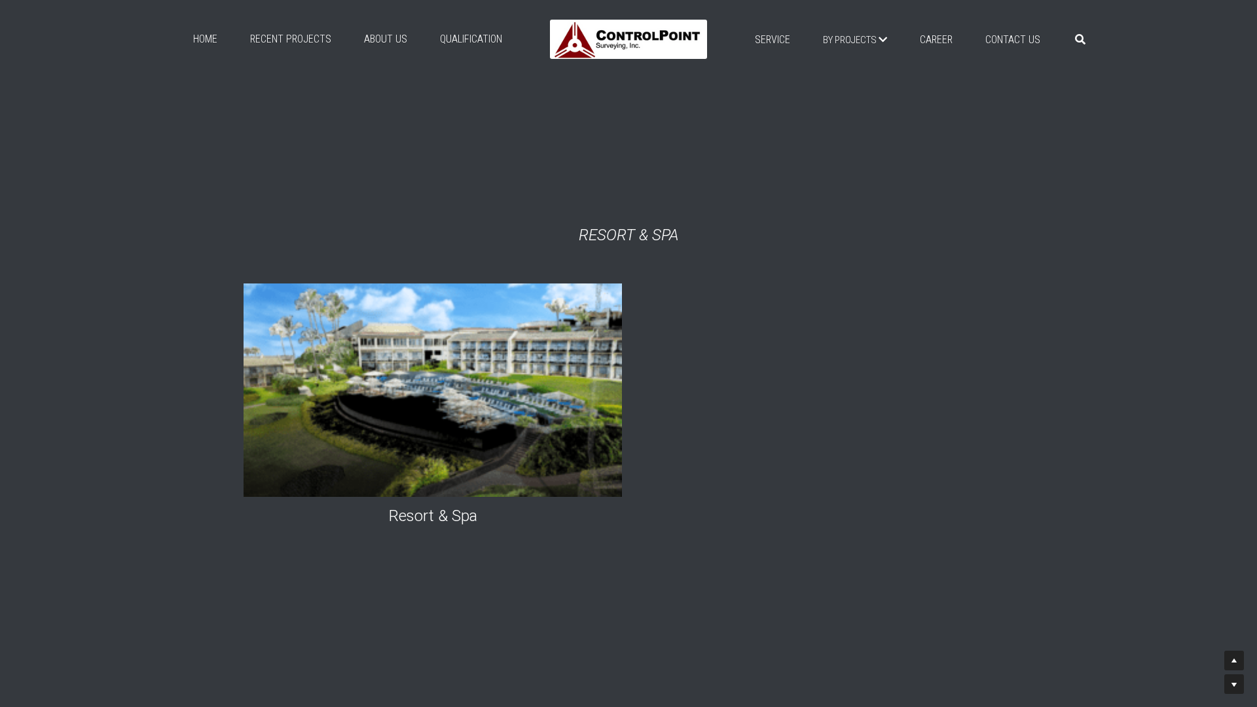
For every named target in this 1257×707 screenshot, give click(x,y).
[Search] (1080, 39)
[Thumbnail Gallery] (433, 389)
